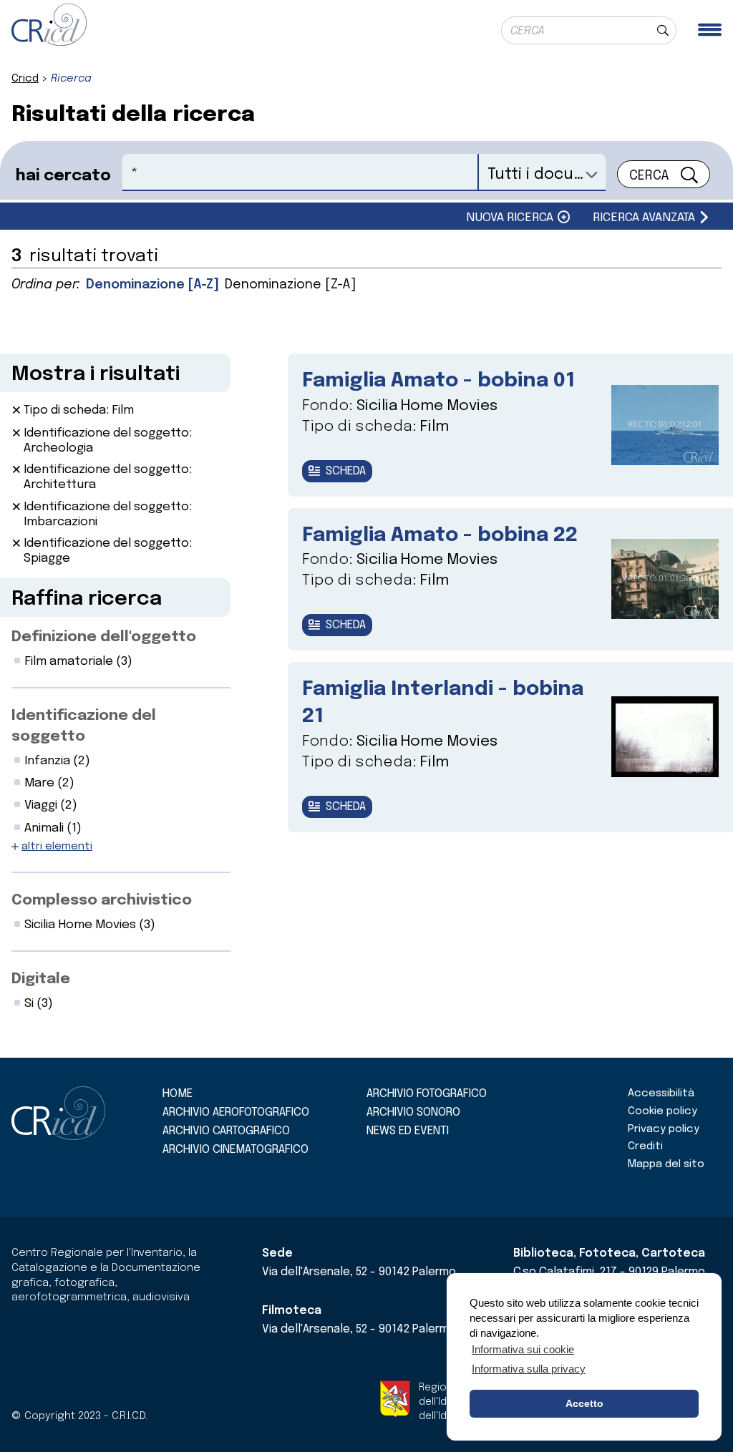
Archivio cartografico (226, 1131)
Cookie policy (662, 1111)
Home (177, 1094)
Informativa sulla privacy (529, 1369)
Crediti (645, 1146)
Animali (53, 828)
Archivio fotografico (426, 1094)
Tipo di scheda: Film (79, 410)
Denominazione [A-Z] (152, 284)
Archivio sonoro (413, 1112)
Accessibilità (661, 1093)
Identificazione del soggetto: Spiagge (108, 551)
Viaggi (50, 805)
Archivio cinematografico (235, 1150)
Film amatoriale (78, 662)
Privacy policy (663, 1129)
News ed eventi (407, 1131)
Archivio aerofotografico (235, 1112)
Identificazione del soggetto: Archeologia (108, 440)
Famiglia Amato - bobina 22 (440, 535)
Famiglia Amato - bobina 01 (438, 381)
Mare (49, 783)
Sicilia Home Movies (89, 925)
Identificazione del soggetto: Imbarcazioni (108, 514)
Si (38, 1004)
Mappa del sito (666, 1164)
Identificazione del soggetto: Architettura (108, 477)
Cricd (25, 78)
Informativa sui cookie (523, 1349)
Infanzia (57, 761)
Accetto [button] (584, 1403)
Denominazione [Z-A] (290, 284)
